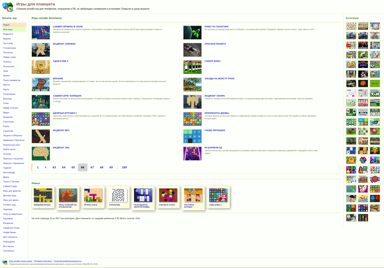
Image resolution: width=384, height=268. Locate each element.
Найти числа (9, 149)
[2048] (363, 122)
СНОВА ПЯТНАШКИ (215, 130)
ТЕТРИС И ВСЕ (90, 205)
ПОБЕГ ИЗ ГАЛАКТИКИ (216, 26)
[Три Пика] (374, 112)
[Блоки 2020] (374, 189)
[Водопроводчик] (374, 179)
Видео (6, 112)
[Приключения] (351, 217)
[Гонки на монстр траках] (363, 35)
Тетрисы (7, 62)
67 (92, 167)
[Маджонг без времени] (351, 45)
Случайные (8, 251)
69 (111, 167)
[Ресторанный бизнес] (351, 64)
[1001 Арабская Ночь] (363, 170)
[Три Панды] (374, 93)
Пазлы (6, 126)
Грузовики (8, 218)
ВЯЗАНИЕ (58, 78)
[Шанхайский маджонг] (351, 26)
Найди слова (9, 57)
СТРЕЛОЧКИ (114, 205)
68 (101, 167)
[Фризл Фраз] (374, 131)
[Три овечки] (351, 102)
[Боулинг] (351, 74)
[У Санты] (374, 170)
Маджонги (8, 34)
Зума (5, 71)
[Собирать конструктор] (374, 160)
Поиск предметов (11, 80)
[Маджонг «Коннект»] (363, 26)
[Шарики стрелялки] (363, 45)
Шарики (7, 38)
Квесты (6, 84)
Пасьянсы (8, 52)
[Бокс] (363, 74)
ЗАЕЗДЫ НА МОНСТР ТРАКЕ (219, 78)
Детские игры (9, 195)
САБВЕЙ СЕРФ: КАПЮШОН (67, 96)
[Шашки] (363, 150)
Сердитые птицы (11, 228)
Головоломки (9, 48)
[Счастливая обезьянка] (374, 150)
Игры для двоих (11, 200)
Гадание (7, 168)
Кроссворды (9, 172)
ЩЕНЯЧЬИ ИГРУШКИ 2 (65, 113)
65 (73, 167)
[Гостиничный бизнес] (374, 55)
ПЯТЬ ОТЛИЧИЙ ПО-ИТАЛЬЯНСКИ (68, 206)
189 (124, 167)
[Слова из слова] (351, 208)
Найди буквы (9, 232)
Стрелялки (8, 121)
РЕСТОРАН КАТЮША (189, 206)
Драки (6, 177)
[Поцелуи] (351, 198)
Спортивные (9, 94)
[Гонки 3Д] (351, 55)
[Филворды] (351, 189)
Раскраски (8, 223)
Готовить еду (9, 204)
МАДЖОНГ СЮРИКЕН (64, 44)
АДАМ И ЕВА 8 (60, 61)
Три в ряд (8, 43)
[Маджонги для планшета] (374, 26)
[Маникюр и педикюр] (363, 189)
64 (63, 167)
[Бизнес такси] (374, 141)
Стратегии (8, 131)
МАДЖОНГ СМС (61, 147)
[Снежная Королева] (351, 179)
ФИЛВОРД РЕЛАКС (42, 205)
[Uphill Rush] (374, 122)
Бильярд (7, 98)
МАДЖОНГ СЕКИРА (215, 96)
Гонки (6, 103)
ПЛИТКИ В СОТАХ (167, 205)
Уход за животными (12, 214)
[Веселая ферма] (363, 55)
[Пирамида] (363, 112)
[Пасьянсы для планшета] (351, 122)
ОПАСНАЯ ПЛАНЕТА (215, 44)
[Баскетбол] (363, 83)
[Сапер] (363, 93)
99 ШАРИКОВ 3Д (213, 147)
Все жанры (8, 246)
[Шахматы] (363, 131)
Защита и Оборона (12, 135)
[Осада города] (351, 141)
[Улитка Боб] (351, 131)
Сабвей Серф (10, 186)
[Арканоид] (363, 64)
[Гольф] (374, 74)
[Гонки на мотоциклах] (351, 35)
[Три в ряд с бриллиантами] (363, 208)
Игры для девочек (12, 191)
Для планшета (10, 237)
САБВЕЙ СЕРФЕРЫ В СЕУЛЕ (68, 26)
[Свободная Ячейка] (351, 112)
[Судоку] (351, 93)
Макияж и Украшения (13, 163)
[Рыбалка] (351, 83)
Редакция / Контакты (43, 261)
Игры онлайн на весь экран (20, 261)
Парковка (7, 209)
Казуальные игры (11, 145)
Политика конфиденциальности (67, 261)
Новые (6, 25)
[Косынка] (374, 102)
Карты (6, 89)
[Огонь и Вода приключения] (374, 198)
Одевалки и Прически (13, 140)
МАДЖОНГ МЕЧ (61, 130)
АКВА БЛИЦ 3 (215, 205)
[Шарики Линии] (374, 45)
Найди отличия (10, 108)
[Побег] (374, 208)
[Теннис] (374, 83)
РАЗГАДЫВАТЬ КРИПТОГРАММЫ (142, 206)
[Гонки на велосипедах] (374, 35)
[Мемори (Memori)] (351, 150)
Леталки (7, 154)
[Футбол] (374, 64)
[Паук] (363, 102)
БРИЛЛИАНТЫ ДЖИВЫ (217, 113)
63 (54, 167)
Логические (8, 66)
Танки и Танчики (11, 181)
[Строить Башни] (363, 179)
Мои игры (8, 29)
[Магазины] (363, 141)
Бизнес (6, 75)
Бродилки (8, 117)
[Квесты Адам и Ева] (351, 160)
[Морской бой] (363, 198)
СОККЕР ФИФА (212, 61)
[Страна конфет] (351, 170)
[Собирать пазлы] (363, 160)
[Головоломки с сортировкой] (363, 217)
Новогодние (9, 241)
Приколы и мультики (13, 158)
